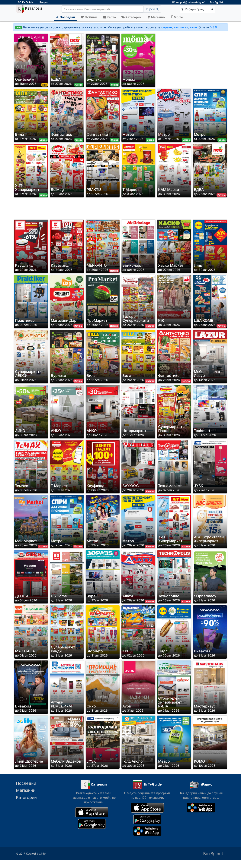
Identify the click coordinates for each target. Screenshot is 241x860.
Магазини (25, 790)
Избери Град (194, 9)
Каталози (33, 8)
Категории (26, 797)
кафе (193, 27)
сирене (166, 27)
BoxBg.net (213, 853)
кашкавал (181, 27)
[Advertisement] (190, 59)
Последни (26, 783)
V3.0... (214, 27)
